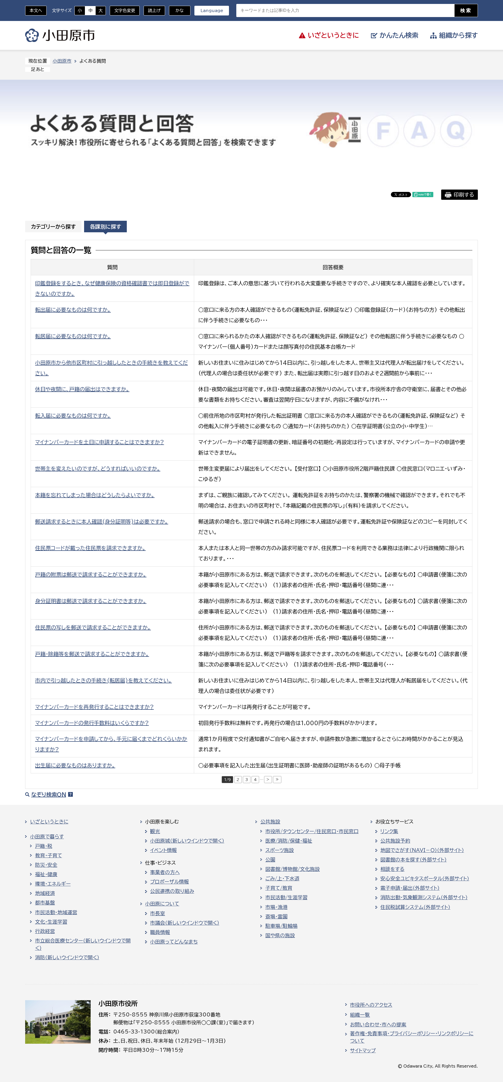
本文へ (36, 10)
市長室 (157, 913)
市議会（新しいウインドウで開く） (184, 922)
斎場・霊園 (276, 916)
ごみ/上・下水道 (282, 878)
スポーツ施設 (279, 850)
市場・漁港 (276, 907)
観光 (155, 831)
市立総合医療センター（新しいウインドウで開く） (83, 944)
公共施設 (270, 821)
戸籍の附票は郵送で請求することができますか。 (90, 574)
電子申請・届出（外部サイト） (410, 888)
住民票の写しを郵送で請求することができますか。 (93, 627)
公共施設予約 (395, 840)
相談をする (392, 869)
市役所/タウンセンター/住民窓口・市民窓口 (312, 831)
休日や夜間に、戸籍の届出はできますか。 (82, 389)
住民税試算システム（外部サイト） (415, 907)
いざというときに (49, 821)
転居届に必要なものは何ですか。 (73, 336)
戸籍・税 (43, 846)
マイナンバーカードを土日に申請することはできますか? (99, 442)
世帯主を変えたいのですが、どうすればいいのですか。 (97, 468)
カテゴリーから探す (53, 226)
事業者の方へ (165, 872)
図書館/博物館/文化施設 (292, 869)
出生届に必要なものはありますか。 (75, 765)
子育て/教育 (278, 888)
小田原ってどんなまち (174, 941)
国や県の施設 (280, 935)
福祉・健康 (46, 874)
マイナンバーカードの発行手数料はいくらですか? (92, 722)
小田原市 (60, 35)
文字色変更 (124, 10)
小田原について (162, 903)
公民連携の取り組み (172, 891)
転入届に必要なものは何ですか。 (73, 415)
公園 (270, 859)
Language (211, 10)
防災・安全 (46, 865)
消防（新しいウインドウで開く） (67, 957)
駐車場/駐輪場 (281, 926)
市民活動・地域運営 (56, 912)
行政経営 (45, 931)
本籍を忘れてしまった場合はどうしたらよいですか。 (95, 495)
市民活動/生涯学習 (286, 897)
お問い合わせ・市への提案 (378, 1024)
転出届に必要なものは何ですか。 (73, 309)
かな (176, 10)
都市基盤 (45, 902)
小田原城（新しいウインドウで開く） (187, 840)
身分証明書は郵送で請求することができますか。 (90, 601)
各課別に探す (105, 226)
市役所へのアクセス (371, 1005)
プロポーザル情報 (169, 881)
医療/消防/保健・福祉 (288, 840)
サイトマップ (363, 1050)
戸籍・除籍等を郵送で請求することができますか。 (92, 653)
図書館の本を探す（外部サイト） (413, 859)
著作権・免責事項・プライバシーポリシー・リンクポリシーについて (411, 1037)
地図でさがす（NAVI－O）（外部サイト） (422, 850)
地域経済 (45, 893)
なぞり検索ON (48, 794)
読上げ (154, 10)
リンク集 (389, 831)
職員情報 (160, 932)
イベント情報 (163, 850)
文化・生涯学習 (51, 921)
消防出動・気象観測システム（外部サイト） (424, 897)
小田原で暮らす (47, 836)
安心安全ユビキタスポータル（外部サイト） (424, 878)
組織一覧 (360, 1015)
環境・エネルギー (53, 883)
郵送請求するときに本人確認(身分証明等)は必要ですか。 (101, 521)
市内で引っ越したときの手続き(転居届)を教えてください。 (103, 680)
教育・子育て (48, 855)
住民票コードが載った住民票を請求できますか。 (90, 548)
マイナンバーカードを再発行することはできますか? (94, 706)
